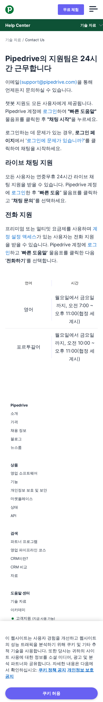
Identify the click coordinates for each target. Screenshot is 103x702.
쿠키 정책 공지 (52, 670)
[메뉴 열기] (93, 9)
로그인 (50, 111)
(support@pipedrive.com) (48, 82)
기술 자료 (13, 39)
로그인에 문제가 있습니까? (55, 140)
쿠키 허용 (51, 693)
